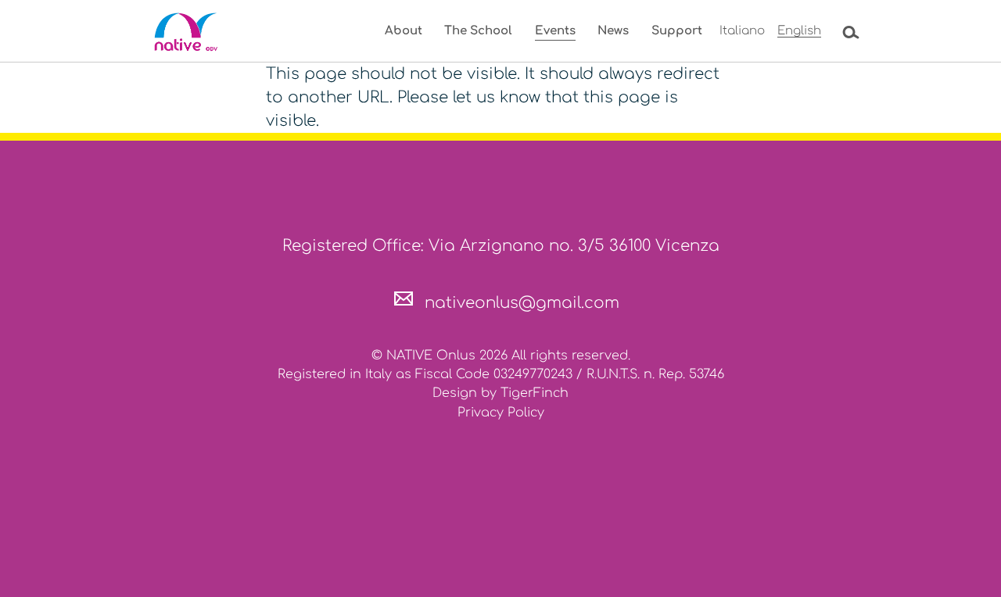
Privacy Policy (500, 413)
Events (555, 31)
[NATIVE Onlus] (188, 32)
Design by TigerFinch (500, 393)
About (403, 31)
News (613, 31)
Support (676, 31)
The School (478, 31)
